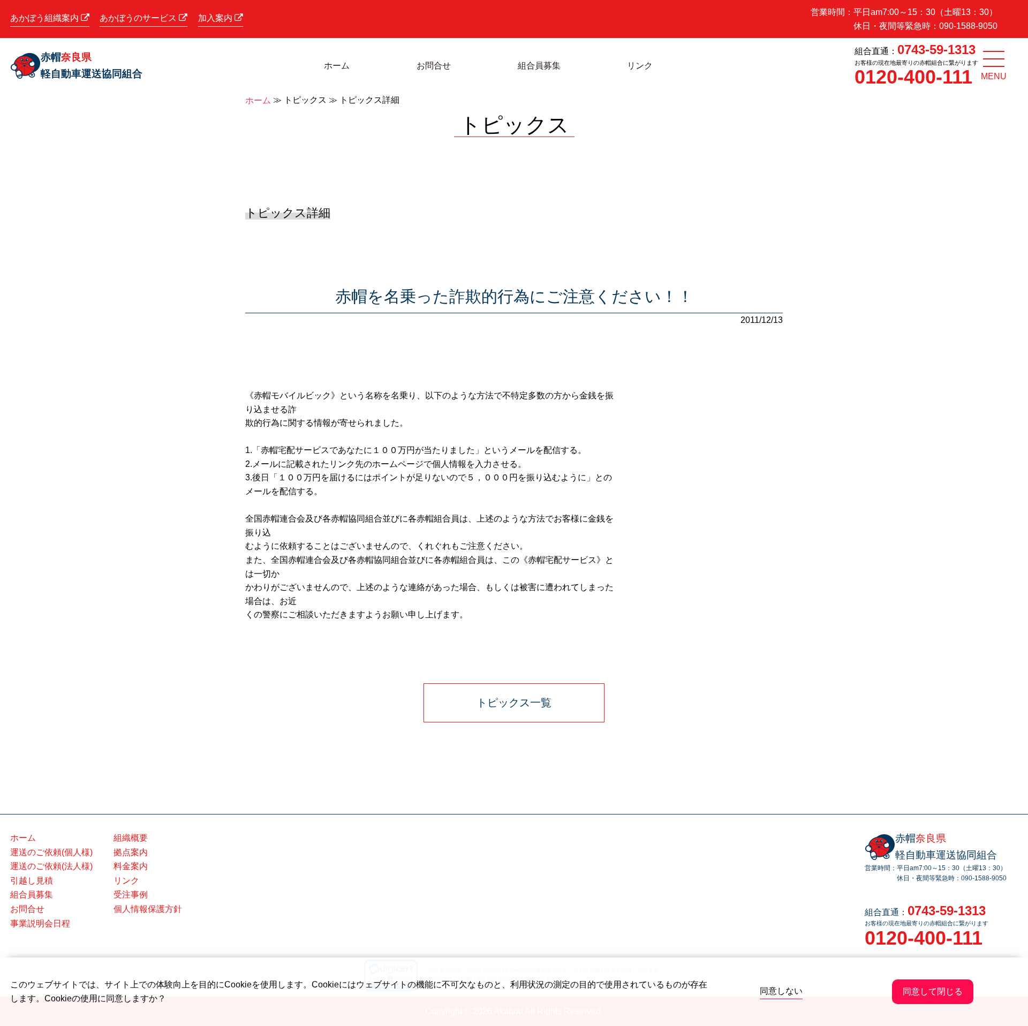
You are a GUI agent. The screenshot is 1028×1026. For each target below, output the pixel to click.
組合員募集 (539, 65)
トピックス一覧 (514, 702)
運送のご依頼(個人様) (51, 852)
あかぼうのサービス (139, 17)
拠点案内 (131, 852)
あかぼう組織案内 (45, 17)
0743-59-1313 (936, 49)
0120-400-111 (913, 77)
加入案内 (216, 17)
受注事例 (131, 894)
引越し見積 (31, 880)
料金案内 (131, 866)
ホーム (337, 65)
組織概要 (131, 837)
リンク (640, 65)
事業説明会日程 (40, 923)
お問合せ (434, 65)
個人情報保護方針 (148, 909)
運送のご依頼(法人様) (51, 866)
